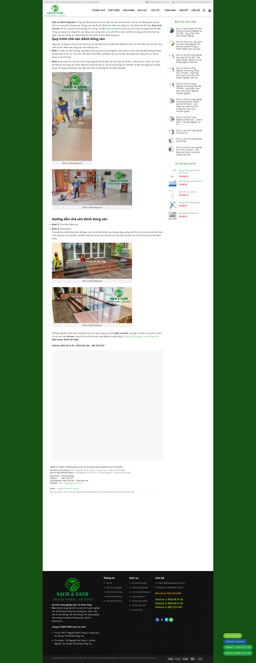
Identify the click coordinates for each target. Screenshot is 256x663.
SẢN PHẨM (129, 10)
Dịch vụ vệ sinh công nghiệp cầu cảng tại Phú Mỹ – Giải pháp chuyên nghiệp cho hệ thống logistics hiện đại (189, 58)
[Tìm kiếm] (204, 10)
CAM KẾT (183, 10)
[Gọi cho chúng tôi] (171, 620)
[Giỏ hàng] (209, 10)
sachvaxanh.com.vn (174, 587)
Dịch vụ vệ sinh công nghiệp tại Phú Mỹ (189, 140)
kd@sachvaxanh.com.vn (68, 488)
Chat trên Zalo (232, 635)
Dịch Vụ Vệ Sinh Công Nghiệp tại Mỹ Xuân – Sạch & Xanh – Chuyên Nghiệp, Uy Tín (189, 121)
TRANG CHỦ (98, 10)
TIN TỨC (155, 10)
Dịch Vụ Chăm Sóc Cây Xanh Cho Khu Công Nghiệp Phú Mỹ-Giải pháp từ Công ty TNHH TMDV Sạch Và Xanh (189, 45)
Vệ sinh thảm (137, 610)
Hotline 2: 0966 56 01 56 (169, 603)
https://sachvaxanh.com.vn (71, 483)
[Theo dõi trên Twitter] (167, 620)
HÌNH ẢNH (170, 10)
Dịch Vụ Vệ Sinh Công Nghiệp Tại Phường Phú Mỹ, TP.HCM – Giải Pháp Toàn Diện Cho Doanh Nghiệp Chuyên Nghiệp (189, 88)
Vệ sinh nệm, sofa (139, 605)
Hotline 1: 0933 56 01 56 (169, 599)
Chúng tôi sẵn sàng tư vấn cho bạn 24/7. (141, 336)
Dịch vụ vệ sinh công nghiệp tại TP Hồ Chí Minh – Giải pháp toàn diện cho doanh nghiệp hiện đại (189, 151)
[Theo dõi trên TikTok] (162, 620)
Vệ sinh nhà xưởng (139, 601)
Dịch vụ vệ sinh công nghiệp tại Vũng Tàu (189, 131)
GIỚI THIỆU (114, 10)
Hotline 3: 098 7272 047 (168, 607)
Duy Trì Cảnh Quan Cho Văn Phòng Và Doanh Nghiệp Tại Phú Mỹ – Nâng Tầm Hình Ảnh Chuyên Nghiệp (189, 32)
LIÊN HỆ (195, 10)
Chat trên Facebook (235, 641)
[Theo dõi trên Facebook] (157, 620)
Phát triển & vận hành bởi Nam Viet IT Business (138, 658)
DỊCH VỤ (141, 10)
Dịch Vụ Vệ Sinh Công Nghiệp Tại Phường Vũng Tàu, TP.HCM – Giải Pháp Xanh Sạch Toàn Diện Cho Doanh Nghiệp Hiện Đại (188, 73)
